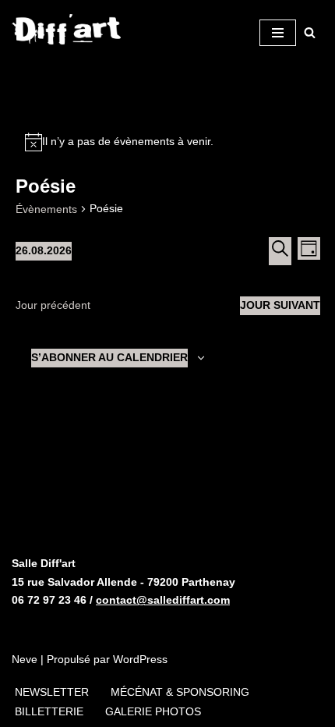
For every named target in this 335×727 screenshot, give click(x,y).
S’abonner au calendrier (109, 357)
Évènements (46, 209)
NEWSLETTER (52, 692)
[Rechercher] (310, 32)
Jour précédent (53, 305)
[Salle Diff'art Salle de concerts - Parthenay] (67, 32)
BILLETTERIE (49, 711)
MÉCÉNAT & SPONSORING (180, 692)
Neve (24, 659)
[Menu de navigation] (277, 33)
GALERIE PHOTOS (153, 711)
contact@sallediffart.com (163, 600)
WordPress (140, 659)
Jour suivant (280, 305)
